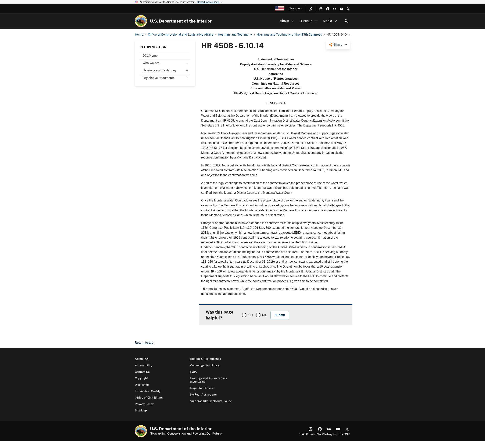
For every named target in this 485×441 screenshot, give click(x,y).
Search (346, 21)
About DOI (142, 358)
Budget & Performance (205, 358)
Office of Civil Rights (149, 397)
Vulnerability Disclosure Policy (211, 401)
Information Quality (148, 391)
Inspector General (202, 388)
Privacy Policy (144, 404)
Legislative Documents (158, 78)
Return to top (144, 342)
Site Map (141, 410)
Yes (250, 315)
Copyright (141, 378)
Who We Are (151, 63)
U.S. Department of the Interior (181, 21)
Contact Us (142, 371)
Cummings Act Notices (205, 365)
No (264, 315)
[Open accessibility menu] (310, 9)
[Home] (141, 21)
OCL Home (150, 55)
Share (338, 44)
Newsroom (295, 8)
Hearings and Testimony (159, 70)
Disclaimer (142, 384)
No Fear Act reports (203, 394)
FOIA (193, 371)
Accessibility (143, 365)
